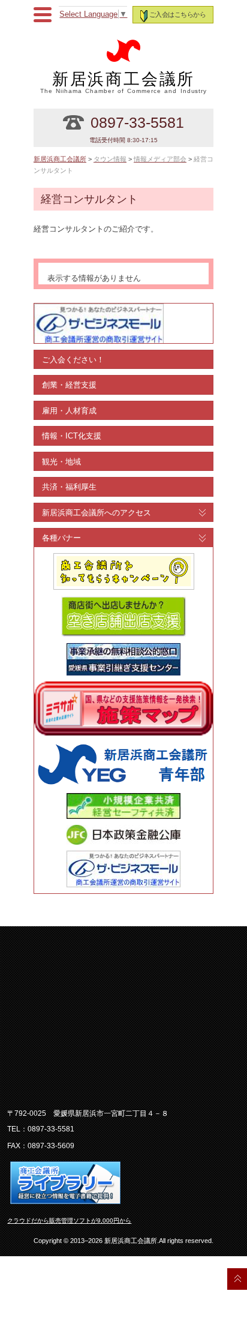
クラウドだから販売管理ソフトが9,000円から (69, 1220)
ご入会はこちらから (177, 14)
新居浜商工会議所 (123, 82)
